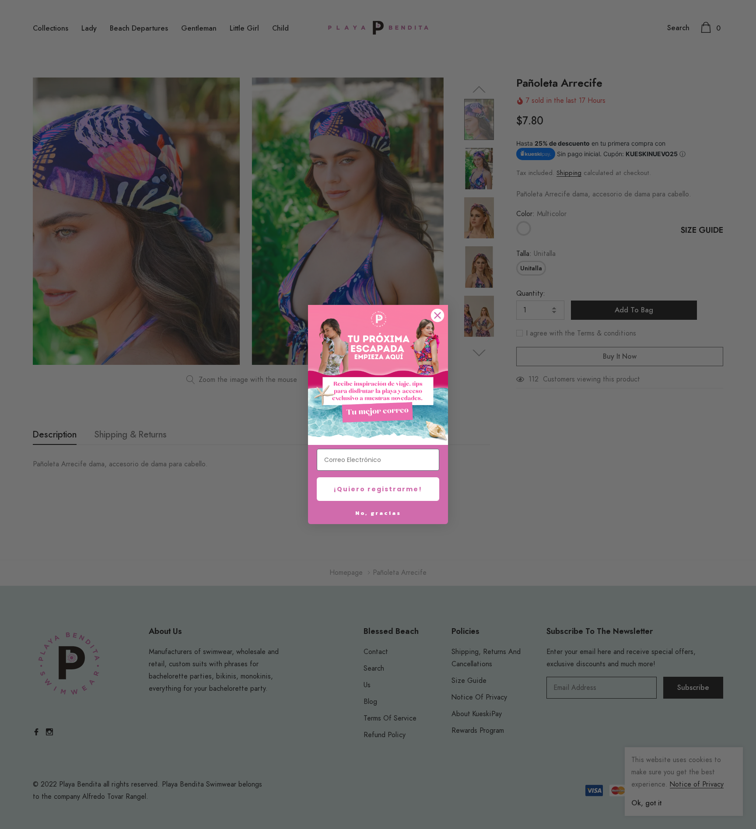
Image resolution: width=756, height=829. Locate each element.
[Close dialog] (437, 315)
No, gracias (378, 513)
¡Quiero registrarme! (378, 489)
